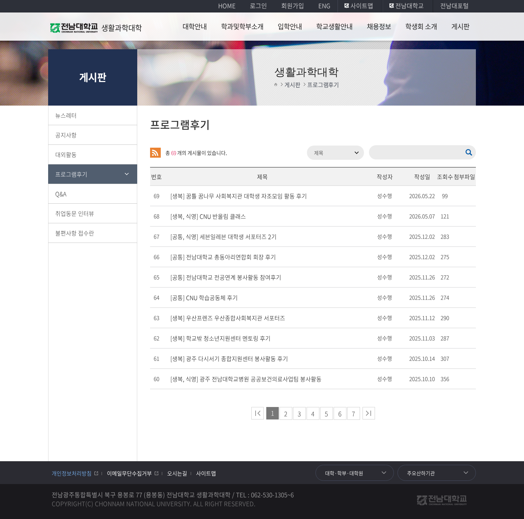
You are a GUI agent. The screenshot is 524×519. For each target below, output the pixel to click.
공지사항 (66, 135)
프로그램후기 (71, 174)
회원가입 (292, 5)
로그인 (258, 5)
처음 (257, 413)
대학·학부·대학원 (344, 473)
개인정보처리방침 (72, 473)
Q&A (60, 193)
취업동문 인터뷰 (74, 213)
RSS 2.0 (155, 153)
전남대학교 (409, 5)
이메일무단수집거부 (129, 473)
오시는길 (177, 473)
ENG (324, 5)
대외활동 (66, 154)
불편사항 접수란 (74, 233)
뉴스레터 (66, 115)
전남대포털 (454, 5)
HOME (227, 5)
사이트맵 (361, 5)
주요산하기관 (421, 473)
